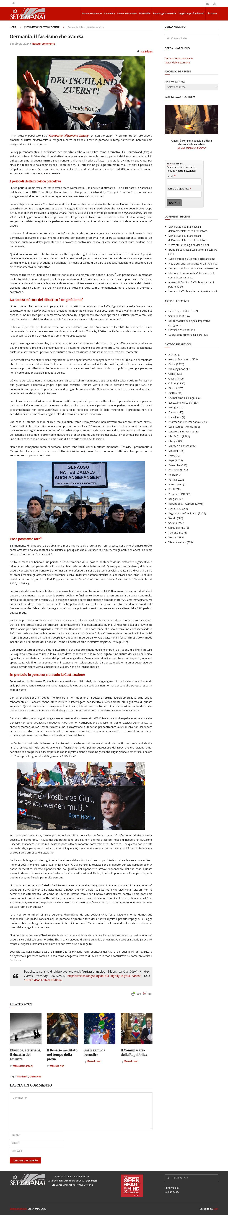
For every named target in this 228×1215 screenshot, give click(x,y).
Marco (172, 273)
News (171, 455)
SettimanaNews (18, 1208)
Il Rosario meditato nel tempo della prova (62, 1054)
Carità (171, 373)
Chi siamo (212, 13)
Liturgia (172, 441)
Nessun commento (43, 43)
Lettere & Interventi (127, 13)
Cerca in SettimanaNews (179, 58)
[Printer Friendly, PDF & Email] (141, 995)
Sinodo (172, 518)
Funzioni (173, 412)
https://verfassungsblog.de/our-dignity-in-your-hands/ (104, 976)
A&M (215, 1208)
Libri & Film (145, 13)
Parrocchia (174, 465)
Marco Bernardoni (23, 1065)
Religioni (173, 499)
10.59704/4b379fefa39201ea (43, 980)
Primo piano (175, 484)
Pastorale (173, 470)
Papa (171, 460)
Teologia (173, 532)
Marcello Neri (57, 1065)
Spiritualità (174, 527)
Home (13, 27)
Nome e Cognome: (179, 188)
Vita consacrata (177, 542)
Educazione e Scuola (180, 402)
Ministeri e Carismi (179, 446)
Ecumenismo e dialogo (181, 397)
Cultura (172, 383)
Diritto (172, 393)
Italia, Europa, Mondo (180, 426)
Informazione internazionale (41, 27)
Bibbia (171, 364)
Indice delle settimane (177, 62)
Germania (35, 1076)
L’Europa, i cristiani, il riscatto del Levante (25, 1054)
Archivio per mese (175, 81)
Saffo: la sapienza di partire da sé (198, 263)
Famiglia (173, 407)
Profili (171, 489)
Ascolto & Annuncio (92, 13)
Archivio (172, 354)
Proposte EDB (176, 494)
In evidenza (174, 417)
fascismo (22, 1076)
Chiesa (172, 378)
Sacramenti (174, 508)
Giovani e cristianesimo (202, 258)
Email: (171, 176)
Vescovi (172, 537)
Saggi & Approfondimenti (191, 13)
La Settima (109, 13)
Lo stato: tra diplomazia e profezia (188, 334)
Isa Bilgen (146, 51)
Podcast (173, 474)
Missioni (173, 450)
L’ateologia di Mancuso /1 (194, 245)
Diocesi (172, 388)
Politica (172, 479)
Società (172, 523)
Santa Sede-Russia (179, 316)
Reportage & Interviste (164, 13)
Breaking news (176, 369)
